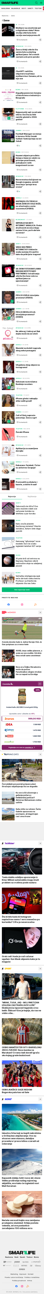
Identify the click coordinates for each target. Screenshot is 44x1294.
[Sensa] (24, 1265)
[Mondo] (7, 1262)
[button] (22, 40)
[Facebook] (8, 604)
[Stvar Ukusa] (7, 1265)
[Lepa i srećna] (25, 1262)
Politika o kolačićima (32, 1277)
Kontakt (30, 1274)
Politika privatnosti (19, 1280)
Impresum (22, 1274)
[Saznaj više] (40, 612)
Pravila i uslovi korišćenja (14, 1277)
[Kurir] (17, 1262)
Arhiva (29, 1280)
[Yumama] (35, 1262)
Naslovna (5, 16)
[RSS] (35, 604)
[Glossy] (38, 1265)
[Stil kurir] (31, 1265)
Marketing (14, 1274)
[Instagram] (22, 604)
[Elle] (16, 1265)
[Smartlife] (9, 3)
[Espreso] (22, 1269)
